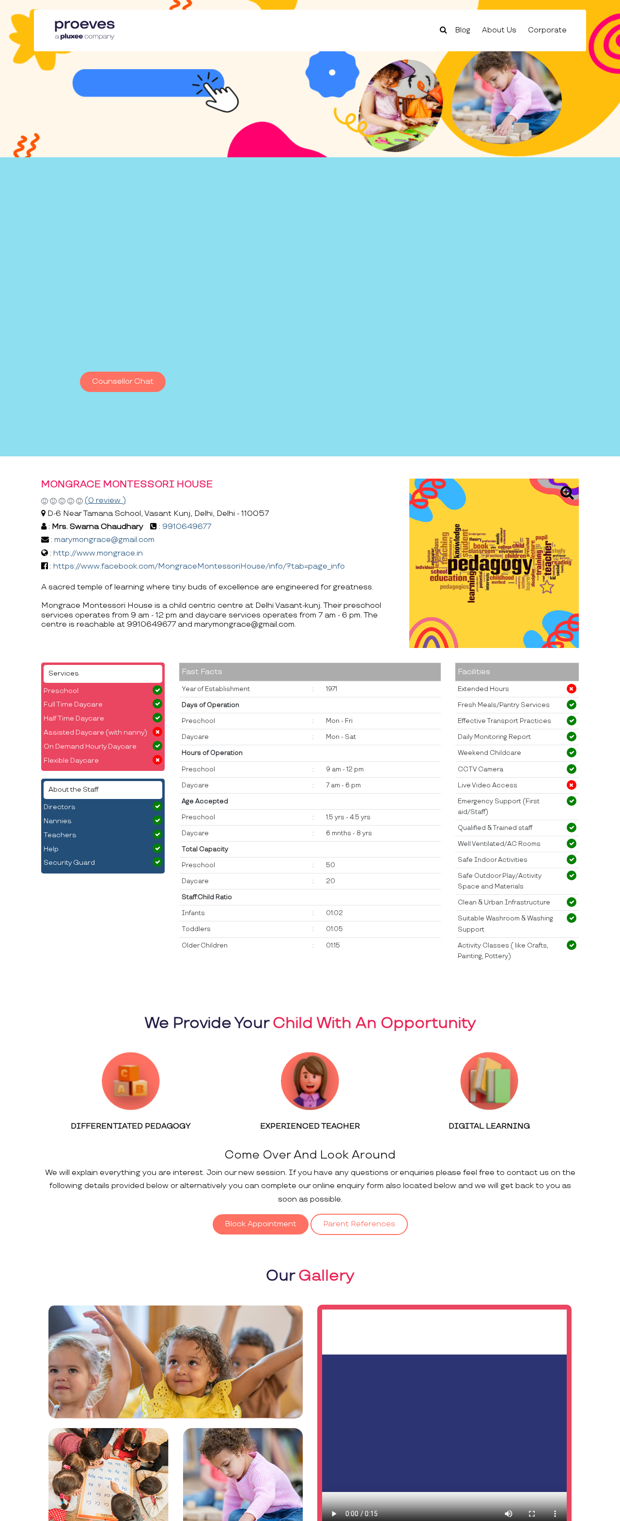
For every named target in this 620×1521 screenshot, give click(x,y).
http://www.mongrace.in (98, 553)
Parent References (359, 1224)
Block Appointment (260, 1224)
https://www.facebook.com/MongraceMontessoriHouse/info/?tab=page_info (199, 566)
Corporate (547, 30)
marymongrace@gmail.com (104, 539)
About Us (499, 30)
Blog (462, 30)
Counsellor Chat (123, 381)
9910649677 (186, 526)
